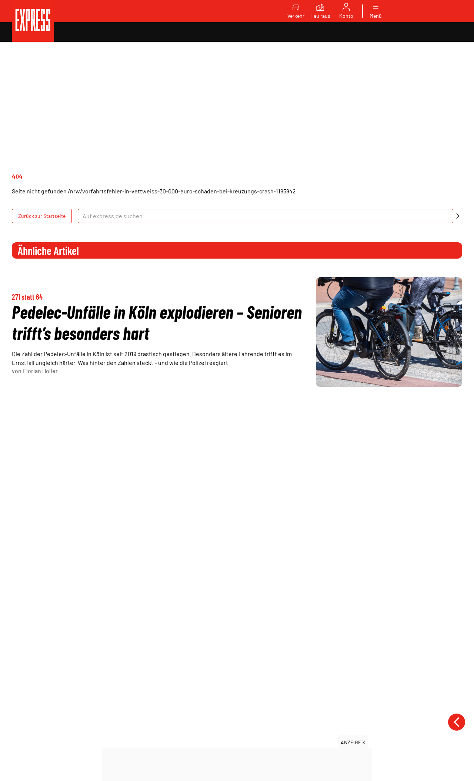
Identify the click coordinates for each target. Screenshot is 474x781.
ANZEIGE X (353, 742)
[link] (33, 21)
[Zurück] (456, 722)
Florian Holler (40, 370)
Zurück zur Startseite (42, 216)
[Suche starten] (457, 216)
